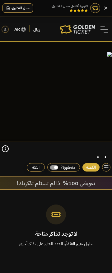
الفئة (36, 167)
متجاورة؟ (68, 167)
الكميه (91, 167)
